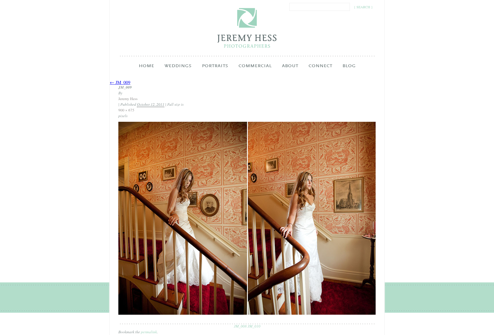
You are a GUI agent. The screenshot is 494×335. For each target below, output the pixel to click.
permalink (149, 331)
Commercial (255, 69)
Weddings (178, 69)
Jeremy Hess (128, 98)
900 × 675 (126, 110)
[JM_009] (247, 313)
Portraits (215, 69)
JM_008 (240, 326)
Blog (349, 66)
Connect (320, 69)
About (290, 69)
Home (146, 66)
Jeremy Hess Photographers (247, 28)
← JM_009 (120, 82)
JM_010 (254, 326)
